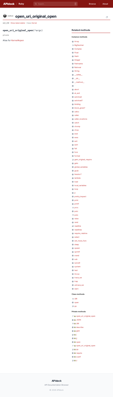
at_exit (77, 93)
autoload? (78, 100)
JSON (78, 320)
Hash (76, 56)
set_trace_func (80, 241)
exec (76, 137)
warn (76, 289)
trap (76, 281)
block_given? (79, 108)
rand (76, 222)
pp (75, 306)
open (76, 302)
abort (76, 89)
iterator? (77, 174)
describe (79, 327)
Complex (78, 49)
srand (76, 256)
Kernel (34, 23)
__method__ (79, 82)
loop (76, 189)
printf (76, 204)
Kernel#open (17, 40)
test (76, 270)
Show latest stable (18, 23)
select (76, 237)
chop (76, 130)
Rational (77, 67)
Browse (92, 4)
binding (77, 104)
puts (76, 215)
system (77, 267)
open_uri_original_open (85, 316)
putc (76, 211)
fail (75, 148)
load (76, 182)
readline (77, 226)
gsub (76, 171)
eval (76, 134)
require (79, 353)
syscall (77, 263)
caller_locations (80, 119)
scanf (78, 357)
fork (76, 152)
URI (75, 299)
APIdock (8, 4)
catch (76, 123)
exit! (76, 145)
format (77, 156)
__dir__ (77, 78)
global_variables (81, 167)
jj (76, 338)
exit (75, 141)
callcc (76, 112)
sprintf (77, 252)
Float (76, 53)
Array (76, 41)
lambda (77, 178)
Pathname (78, 64)
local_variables (80, 185)
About (105, 4)
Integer (77, 60)
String (76, 71)
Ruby (21, 3)
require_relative (80, 233)
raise (76, 219)
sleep (76, 244)
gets (76, 163)
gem (78, 331)
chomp (77, 126)
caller (76, 115)
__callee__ (78, 75)
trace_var (78, 278)
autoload (78, 97)
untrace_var (79, 285)
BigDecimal (79, 45)
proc (76, 208)
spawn (77, 248)
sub (75, 259)
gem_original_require (83, 159)
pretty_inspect (80, 196)
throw (76, 274)
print (76, 200)
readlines (78, 230)
